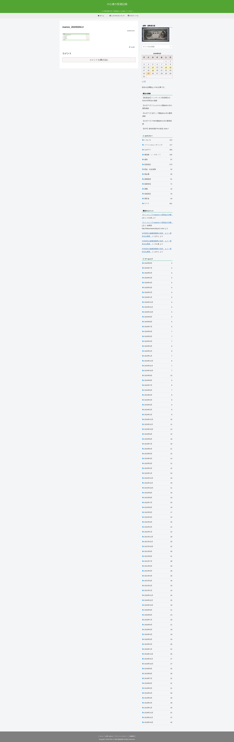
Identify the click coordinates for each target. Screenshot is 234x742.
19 (153, 70)
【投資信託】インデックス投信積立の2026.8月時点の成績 (156, 99)
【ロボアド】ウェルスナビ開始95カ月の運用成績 (157, 107)
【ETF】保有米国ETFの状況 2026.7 (155, 129)
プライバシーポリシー (121, 736)
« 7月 (144, 81)
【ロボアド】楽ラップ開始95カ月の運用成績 (157, 114)
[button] (170, 47)
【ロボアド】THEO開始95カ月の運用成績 (157, 122)
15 (166, 67)
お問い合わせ (109, 736)
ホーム (101, 736)
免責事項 (132, 736)
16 (170, 67)
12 (153, 67)
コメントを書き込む (99, 60)
